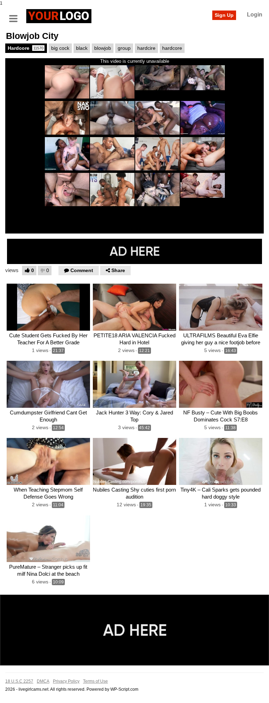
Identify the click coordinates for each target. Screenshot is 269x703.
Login (254, 15)
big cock (60, 48)
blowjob (102, 48)
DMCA (43, 681)
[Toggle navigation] (15, 15)
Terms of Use (95, 681)
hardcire (146, 48)
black (82, 48)
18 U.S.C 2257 (19, 681)
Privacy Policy (66, 681)
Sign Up (224, 15)
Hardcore (25, 48)
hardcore (172, 48)
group (124, 48)
